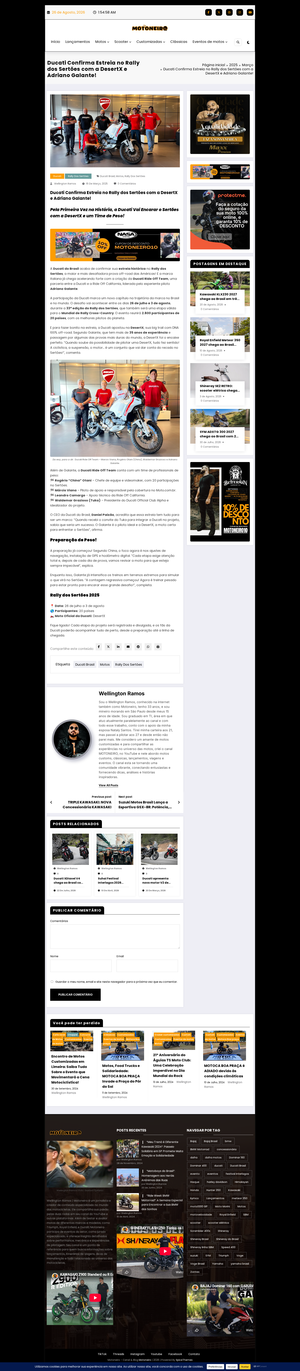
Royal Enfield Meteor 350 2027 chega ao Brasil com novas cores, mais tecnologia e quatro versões (220, 342)
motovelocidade (201, 1214)
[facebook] (99, 646)
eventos (212, 1174)
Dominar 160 (237, 1157)
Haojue (194, 1182)
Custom (186, 1034)
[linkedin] (118, 646)
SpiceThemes (184, 1360)
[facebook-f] (208, 12)
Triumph (223, 1255)
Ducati (57, 176)
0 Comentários (127, 183)
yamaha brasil (240, 1263)
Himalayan (241, 1182)
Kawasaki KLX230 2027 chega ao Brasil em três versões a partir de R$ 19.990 (219, 296)
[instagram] (239, 12)
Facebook (175, 1354)
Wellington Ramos (65, 183)
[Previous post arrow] (51, 802)
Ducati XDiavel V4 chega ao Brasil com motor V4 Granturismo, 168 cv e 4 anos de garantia (69, 881)
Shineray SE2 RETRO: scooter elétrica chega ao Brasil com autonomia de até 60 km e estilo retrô (220, 388)
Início (55, 41)
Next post (125, 796)
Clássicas (178, 41)
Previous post (101, 796)
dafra (193, 1157)
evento (195, 1174)
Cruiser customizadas (167, 1034)
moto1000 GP (198, 1206)
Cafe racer (59, 1034)
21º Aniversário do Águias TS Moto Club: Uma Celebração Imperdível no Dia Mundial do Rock (172, 1065)
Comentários (59, 921)
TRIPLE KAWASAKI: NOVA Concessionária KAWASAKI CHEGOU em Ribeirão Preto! (87, 805)
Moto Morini (222, 1206)
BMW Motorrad (199, 1149)
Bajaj (193, 1141)
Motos (100, 41)
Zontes (194, 1272)
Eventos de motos (208, 41)
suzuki (194, 1255)
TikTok (102, 1354)
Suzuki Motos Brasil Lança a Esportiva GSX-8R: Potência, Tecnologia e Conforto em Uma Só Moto (146, 805)
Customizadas (149, 41)
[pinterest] (138, 646)
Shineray (223, 1231)
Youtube (156, 1354)
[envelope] (128, 646)
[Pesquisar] (238, 42)
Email (120, 956)
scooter (195, 1223)
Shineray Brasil (199, 1239)
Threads (118, 1354)
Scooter (121, 41)
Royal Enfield (228, 1214)
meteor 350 (239, 1198)
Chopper (73, 1034)
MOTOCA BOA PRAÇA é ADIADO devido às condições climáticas (224, 1071)
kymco (194, 1198)
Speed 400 (228, 1247)
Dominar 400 (198, 1165)
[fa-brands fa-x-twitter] (218, 12)
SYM (208, 1255)
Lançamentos (77, 41)
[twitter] (108, 646)
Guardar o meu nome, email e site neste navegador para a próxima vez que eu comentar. (116, 982)
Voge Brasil (197, 1263)
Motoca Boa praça (228, 1039)
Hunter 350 (213, 1190)
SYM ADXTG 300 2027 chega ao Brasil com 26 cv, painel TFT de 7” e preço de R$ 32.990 (219, 434)
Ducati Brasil (107, 176)
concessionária (226, 1149)
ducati (218, 1165)
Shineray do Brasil (227, 1239)
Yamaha (217, 1263)
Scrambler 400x (200, 1231)
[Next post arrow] (179, 802)
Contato (194, 1354)
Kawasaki (234, 1190)
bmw (228, 1141)
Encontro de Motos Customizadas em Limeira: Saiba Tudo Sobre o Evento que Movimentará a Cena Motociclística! (70, 1069)
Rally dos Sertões (78, 176)
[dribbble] (229, 12)
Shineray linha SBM (202, 1247)
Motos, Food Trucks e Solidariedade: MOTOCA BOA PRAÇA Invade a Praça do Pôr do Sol (121, 1076)
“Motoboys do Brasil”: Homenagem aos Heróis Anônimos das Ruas (158, 1175)
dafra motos (213, 1157)
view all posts (108, 785)
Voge (239, 1255)
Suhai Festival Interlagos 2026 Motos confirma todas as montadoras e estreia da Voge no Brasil (112, 881)
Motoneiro (145, 1360)
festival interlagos (237, 1174)
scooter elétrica (218, 1223)
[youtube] (250, 12)
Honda (194, 1190)
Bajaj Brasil (210, 1141)
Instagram (137, 1354)
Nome (54, 956)
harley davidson (217, 1182)
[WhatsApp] (148, 646)
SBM (245, 1214)
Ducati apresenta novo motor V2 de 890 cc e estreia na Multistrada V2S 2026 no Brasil (156, 881)
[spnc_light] (248, 42)
